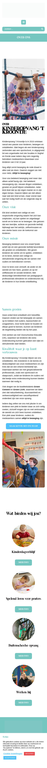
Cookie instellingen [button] (12, 754)
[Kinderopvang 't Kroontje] (23, 10)
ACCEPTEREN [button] (10, 758)
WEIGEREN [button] (29, 754)
